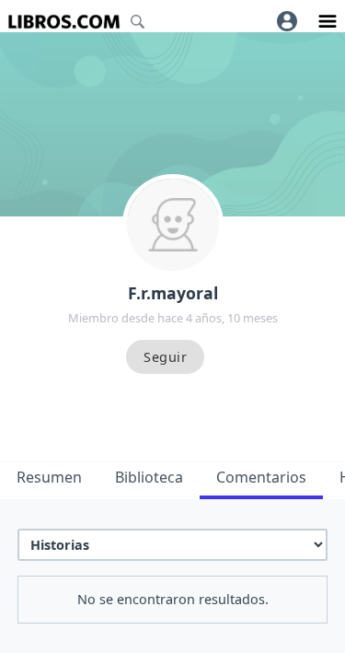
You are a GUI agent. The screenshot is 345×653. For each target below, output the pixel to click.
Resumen (49, 477)
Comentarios (261, 477)
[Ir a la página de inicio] (64, 21)
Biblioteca (149, 477)
